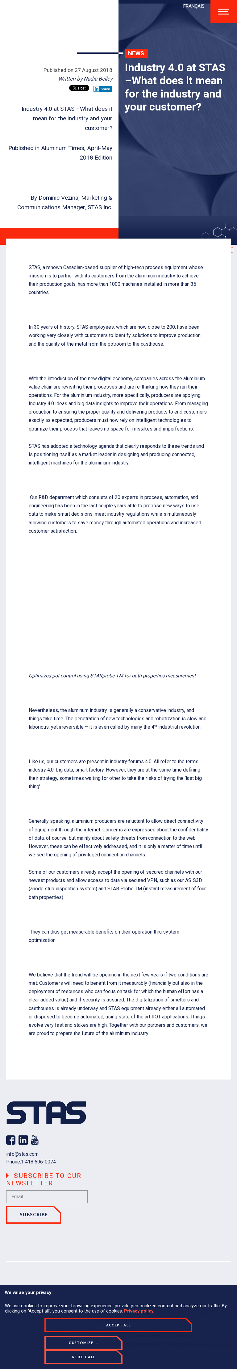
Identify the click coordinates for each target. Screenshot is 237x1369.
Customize (83, 1343)
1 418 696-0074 (38, 1162)
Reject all (83, 1357)
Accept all (118, 1325)
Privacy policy (138, 1311)
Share (105, 89)
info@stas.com (22, 1154)
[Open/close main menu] (223, 11)
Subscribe (34, 1214)
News (136, 53)
